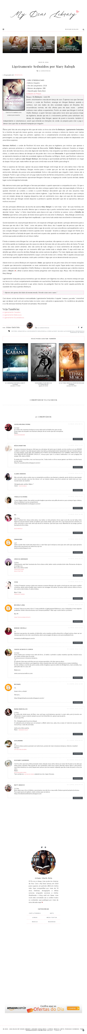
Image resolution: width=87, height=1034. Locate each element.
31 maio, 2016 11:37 (75, 473)
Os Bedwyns (69, 331)
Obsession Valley (23, 729)
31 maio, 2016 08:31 (75, 424)
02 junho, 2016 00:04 (75, 740)
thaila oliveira (20, 496)
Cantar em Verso (29, 774)
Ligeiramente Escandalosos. (14, 318)
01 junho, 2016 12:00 (75, 684)
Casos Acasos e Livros (23, 649)
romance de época (77, 332)
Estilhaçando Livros (20, 772)
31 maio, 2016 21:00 (75, 604)
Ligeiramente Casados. (12, 312)
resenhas (79, 331)
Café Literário (35, 913)
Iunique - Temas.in (53, 1030)
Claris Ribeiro (20, 473)
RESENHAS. (18, 75)
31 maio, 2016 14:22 (75, 496)
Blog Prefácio (18, 528)
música (35, 921)
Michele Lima (19, 605)
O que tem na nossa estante (22, 617)
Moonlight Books (19, 594)
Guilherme (18, 740)
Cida (16, 582)
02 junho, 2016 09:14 (75, 784)
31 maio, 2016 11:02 (75, 445)
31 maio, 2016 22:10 (75, 627)
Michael (17, 684)
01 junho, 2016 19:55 (75, 708)
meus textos (52, 917)
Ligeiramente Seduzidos (36, 331)
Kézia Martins (20, 445)
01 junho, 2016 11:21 (75, 649)
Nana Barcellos (21, 709)
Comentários (45, 70)
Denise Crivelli (20, 628)
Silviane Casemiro (21, 760)
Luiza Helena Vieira (22, 424)
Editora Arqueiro (18, 331)
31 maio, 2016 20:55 (75, 558)
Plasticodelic (23, 486)
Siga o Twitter (18, 571)
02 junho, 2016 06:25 (75, 760)
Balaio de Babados (19, 434)
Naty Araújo (19, 785)
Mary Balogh (58, 331)
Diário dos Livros (19, 569)
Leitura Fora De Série (20, 749)
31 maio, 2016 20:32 (75, 539)
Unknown (18, 539)
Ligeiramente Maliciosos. (13, 315)
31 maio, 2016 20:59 (75, 581)
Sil (15, 514)
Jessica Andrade (21, 559)
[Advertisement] (42, 961)
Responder (78, 439)
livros (49, 331)
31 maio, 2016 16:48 (75, 514)
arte (52, 913)
